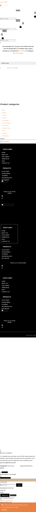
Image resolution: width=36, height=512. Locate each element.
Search (2, 138)
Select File (4, 472)
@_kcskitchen (18, 53)
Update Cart (5, 495)
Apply (19, 485)
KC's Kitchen (21, 51)
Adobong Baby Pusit (6, 502)
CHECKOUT (13, 495)
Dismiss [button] (4, 509)
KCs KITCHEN (3, 2)
